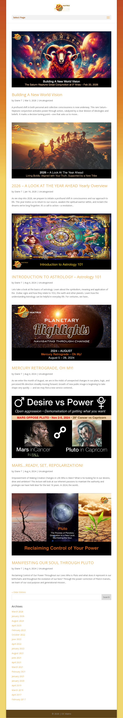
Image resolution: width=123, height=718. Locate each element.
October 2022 (18, 634)
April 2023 (16, 625)
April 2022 (16, 643)
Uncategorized (46, 100)
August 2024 (18, 620)
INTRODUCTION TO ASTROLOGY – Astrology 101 (57, 276)
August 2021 (18, 653)
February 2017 (19, 699)
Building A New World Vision (37, 94)
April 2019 (16, 685)
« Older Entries (19, 592)
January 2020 (18, 680)
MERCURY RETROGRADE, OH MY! (42, 368)
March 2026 (17, 611)
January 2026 (18, 616)
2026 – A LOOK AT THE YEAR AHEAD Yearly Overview (59, 185)
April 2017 (16, 694)
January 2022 (18, 648)
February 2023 (19, 630)
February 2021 (19, 671)
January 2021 (18, 676)
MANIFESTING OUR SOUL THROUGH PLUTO (53, 562)
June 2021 (16, 657)
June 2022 (16, 639)
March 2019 (17, 690)
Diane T (18, 100)
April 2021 (16, 662)
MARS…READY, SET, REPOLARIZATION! (47, 465)
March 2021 (17, 667)
